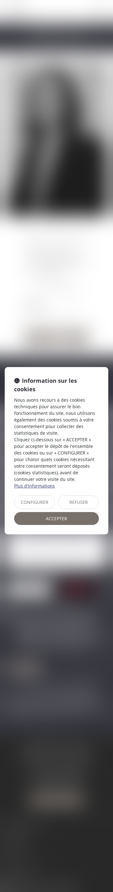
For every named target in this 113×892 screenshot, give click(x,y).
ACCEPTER (56, 518)
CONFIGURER (34, 502)
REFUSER (78, 502)
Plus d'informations (34, 486)
